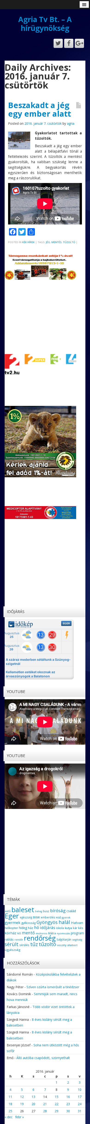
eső (58, 917)
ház (30, 928)
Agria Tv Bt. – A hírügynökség (45, 23)
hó (36, 927)
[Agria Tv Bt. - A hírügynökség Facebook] (68, 43)
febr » (19, 1117)
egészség (26, 917)
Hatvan (77, 922)
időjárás (47, 927)
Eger (12, 915)
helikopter (11, 928)
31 (79, 1111)
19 (22, 1104)
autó (8, 911)
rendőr (19, 939)
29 (56, 1111)
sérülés (24, 945)
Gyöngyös (47, 922)
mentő (28, 932)
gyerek (66, 917)
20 (33, 1104)
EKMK (36, 917)
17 (79, 1096)
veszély (61, 945)
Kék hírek (28, 242)
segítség (77, 939)
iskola (60, 928)
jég (48, 242)
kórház (10, 933)
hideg (23, 928)
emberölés (48, 917)
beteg (38, 911)
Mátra (52, 933)
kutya (68, 928)
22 (56, 1104)
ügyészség (12, 950)
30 (68, 1111)
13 (33, 1096)
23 (68, 1104)
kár (75, 928)
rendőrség (40, 937)
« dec (8, 1117)
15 (56, 1096)
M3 (19, 933)
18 (10, 1104)
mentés (56, 242)
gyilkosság (28, 923)
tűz (34, 944)
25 (10, 1111)
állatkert (72, 945)
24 (79, 1104)
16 (68, 1096)
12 (22, 1096)
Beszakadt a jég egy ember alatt (39, 109)
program (77, 933)
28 (45, 1111)
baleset (23, 909)
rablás (9, 939)
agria (70, 123)
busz (46, 911)
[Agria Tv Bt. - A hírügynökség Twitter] (58, 43)
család (71, 911)
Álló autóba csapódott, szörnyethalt (43, 1058)
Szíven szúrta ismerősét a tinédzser (53, 987)
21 (45, 1104)
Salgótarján (64, 939)
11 (10, 1096)
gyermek (12, 922)
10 (79, 1089)
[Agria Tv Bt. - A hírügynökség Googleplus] (79, 43)
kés (80, 928)
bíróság (58, 911)
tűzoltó (69, 242)
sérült (11, 944)
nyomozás (63, 933)
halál (64, 922)
